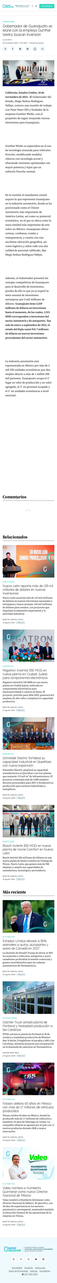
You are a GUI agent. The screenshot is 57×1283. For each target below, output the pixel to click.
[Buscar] (36, 6)
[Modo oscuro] (33, 6)
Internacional (10, 1018)
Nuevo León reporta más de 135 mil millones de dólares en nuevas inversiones (28, 589)
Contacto (28, 1268)
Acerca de (40, 1268)
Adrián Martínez (11, 1053)
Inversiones (8, 22)
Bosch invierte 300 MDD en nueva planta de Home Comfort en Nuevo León (28, 849)
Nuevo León (8, 582)
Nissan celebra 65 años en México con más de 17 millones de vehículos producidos (28, 1107)
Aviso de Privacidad (18, 1271)
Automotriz (9, 937)
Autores (34, 1271)
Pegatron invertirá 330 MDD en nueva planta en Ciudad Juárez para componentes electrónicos (25, 674)
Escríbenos (45, 1271)
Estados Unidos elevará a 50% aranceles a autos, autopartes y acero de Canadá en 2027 (25, 944)
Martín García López (13, 620)
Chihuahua (8, 666)
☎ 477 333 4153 (30, 1274)
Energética (8, 754)
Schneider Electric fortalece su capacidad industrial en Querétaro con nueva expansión (27, 761)
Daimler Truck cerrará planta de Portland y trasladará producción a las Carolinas (27, 1026)
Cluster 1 (7, 40)
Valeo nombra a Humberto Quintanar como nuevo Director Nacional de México (25, 1191)
